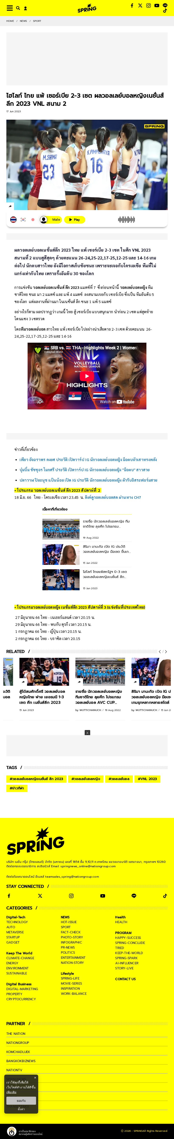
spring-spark (126, 958)
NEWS (23, 21)
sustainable (16, 973)
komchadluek (18, 1052)
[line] (33, 206)
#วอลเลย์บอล (119, 779)
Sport (37, 21)
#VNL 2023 (147, 779)
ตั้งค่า (21, 1109)
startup (13, 937)
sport (66, 927)
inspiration (70, 988)
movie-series (71, 983)
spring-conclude (130, 943)
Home (10, 21)
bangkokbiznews (20, 1061)
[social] (132, 5)
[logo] (87, 8)
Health (120, 917)
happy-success (128, 937)
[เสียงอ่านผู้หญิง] (51, 219)
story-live (124, 968)
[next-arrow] (165, 651)
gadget (13, 942)
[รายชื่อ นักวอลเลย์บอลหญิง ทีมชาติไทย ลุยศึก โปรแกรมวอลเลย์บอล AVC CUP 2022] (87, 672)
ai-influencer (126, 963)
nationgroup (17, 1043)
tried (119, 948)
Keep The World (19, 953)
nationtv (14, 1070)
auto (10, 927)
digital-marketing (22, 989)
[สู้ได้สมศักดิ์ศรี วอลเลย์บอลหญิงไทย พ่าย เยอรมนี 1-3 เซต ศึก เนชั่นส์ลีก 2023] (31, 672)
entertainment (73, 957)
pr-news (68, 947)
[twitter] (25, 206)
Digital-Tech (15, 917)
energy (12, 963)
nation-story (72, 962)
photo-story (72, 937)
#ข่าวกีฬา (17, 788)
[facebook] (18, 206)
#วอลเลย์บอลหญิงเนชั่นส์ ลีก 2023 (36, 779)
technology (17, 922)
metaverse (15, 932)
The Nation (15, 1033)
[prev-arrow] (160, 651)
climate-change (20, 958)
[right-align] (17, 8)
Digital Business (18, 984)
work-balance (74, 993)
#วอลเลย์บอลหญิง (86, 779)
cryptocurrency (21, 999)
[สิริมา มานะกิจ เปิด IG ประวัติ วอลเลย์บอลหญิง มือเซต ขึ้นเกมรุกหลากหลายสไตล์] (143, 672)
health (121, 922)
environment (17, 968)
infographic (71, 942)
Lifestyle (67, 973)
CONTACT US (125, 979)
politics (68, 952)
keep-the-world (129, 953)
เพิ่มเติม (11, 1092)
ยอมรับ (21, 1100)
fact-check (71, 932)
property (14, 994)
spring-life (70, 978)
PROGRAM (123, 933)
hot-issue (69, 922)
